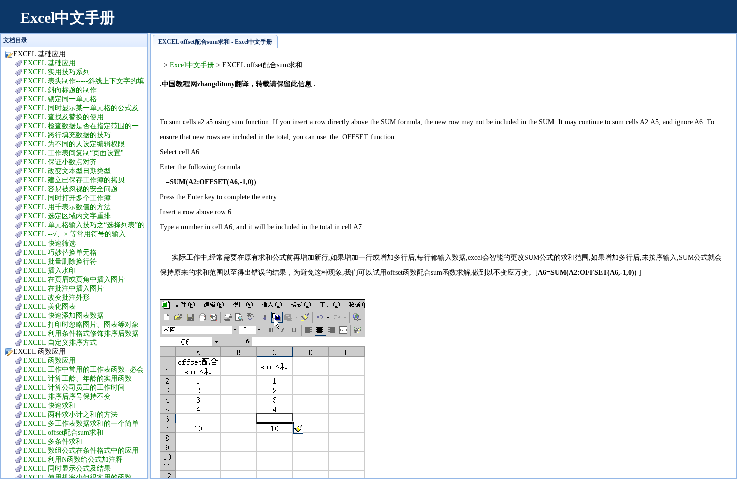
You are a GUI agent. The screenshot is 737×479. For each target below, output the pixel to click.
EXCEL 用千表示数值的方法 (67, 207)
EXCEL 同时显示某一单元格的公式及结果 (76, 108)
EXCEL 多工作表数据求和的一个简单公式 (76, 424)
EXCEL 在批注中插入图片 (63, 288)
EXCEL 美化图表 (49, 306)
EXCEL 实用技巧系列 (56, 72)
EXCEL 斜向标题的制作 (60, 90)
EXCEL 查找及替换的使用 (63, 117)
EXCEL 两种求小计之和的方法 (70, 414)
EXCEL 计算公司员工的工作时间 (74, 387)
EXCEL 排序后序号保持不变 (67, 396)
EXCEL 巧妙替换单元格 (60, 252)
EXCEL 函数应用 (49, 360)
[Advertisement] (544, 22)
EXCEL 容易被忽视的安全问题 (70, 189)
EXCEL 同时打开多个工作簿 (67, 198)
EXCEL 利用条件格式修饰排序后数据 (81, 333)
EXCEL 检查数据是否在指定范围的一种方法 (76, 126)
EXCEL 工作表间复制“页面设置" (73, 153)
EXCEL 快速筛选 (49, 243)
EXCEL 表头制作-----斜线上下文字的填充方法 (78, 81)
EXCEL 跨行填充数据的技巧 (67, 135)
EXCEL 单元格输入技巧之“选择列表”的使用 (79, 225)
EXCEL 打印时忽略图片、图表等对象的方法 (76, 325)
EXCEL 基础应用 (49, 63)
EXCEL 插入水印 (49, 270)
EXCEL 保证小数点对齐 (60, 162)
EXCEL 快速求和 (49, 405)
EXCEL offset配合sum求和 (63, 432)
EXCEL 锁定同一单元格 (60, 99)
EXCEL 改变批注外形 (56, 297)
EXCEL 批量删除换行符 (60, 261)
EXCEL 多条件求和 (53, 441)
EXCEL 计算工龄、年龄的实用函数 (77, 378)
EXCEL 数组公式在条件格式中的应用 (81, 450)
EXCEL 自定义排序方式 (60, 342)
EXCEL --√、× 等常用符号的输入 (74, 234)
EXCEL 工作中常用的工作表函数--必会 (83, 369)
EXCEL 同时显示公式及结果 (67, 468)
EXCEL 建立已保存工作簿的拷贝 (74, 180)
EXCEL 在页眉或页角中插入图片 (74, 279)
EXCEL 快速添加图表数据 (63, 315)
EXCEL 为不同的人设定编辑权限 (74, 144)
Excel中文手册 (67, 17)
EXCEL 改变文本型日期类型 (67, 171)
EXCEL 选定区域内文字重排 (67, 216)
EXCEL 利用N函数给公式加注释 (73, 459)
